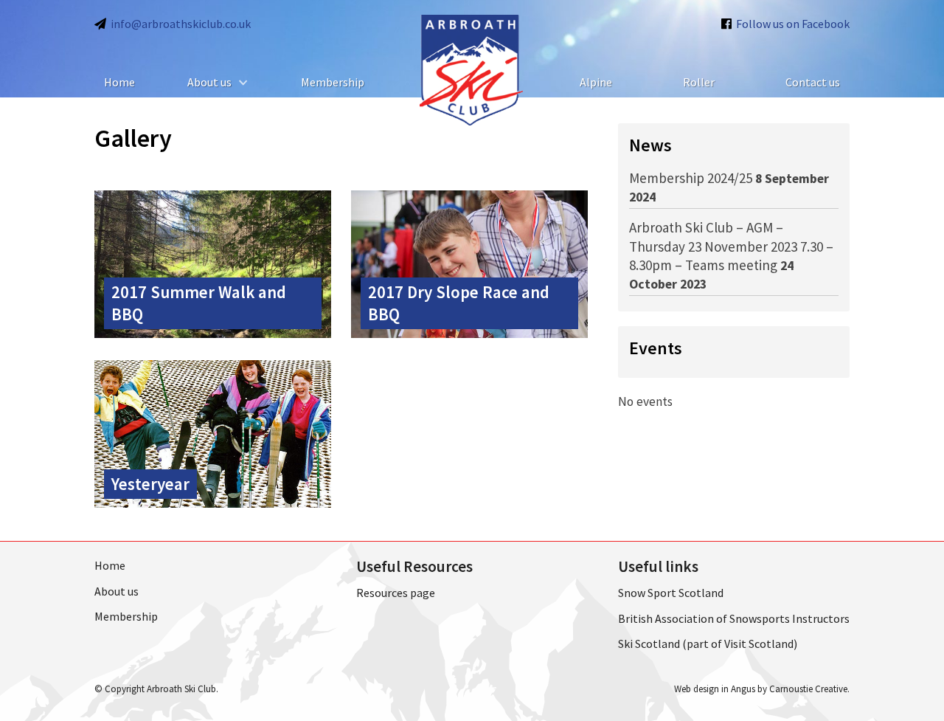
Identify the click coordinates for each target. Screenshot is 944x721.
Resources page (395, 592)
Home (119, 82)
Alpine (596, 82)
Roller (699, 82)
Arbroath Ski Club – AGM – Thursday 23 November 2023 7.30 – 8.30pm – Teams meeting (731, 246)
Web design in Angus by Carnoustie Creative (760, 689)
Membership (332, 82)
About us (209, 82)
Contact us (812, 82)
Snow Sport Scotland (670, 592)
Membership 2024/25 (690, 178)
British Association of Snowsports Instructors (734, 618)
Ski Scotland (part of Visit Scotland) (707, 643)
